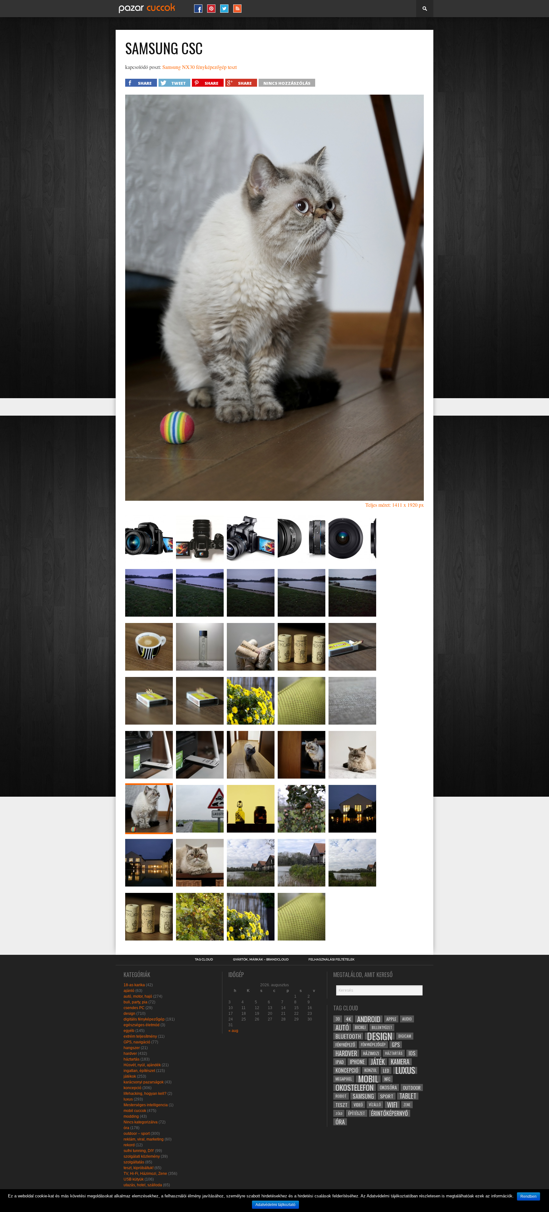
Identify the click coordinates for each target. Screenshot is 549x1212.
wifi (392, 1104)
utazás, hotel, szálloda (143, 1185)
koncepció (132, 1088)
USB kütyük (134, 1179)
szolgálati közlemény (142, 1156)
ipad (340, 1061)
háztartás (131, 1059)
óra (126, 1128)
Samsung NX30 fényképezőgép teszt (199, 67)
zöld (339, 1113)
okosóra (388, 1087)
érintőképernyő (389, 1113)
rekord (129, 1145)
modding (131, 1116)
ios (412, 1053)
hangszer (132, 1048)
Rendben (528, 1196)
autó (342, 1027)
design (129, 1013)
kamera (400, 1061)
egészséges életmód (141, 1025)
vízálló (375, 1104)
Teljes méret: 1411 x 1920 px (394, 504)
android (368, 1018)
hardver (130, 1053)
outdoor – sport (137, 1133)
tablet (407, 1096)
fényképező (345, 1044)
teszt (342, 1104)
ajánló (129, 990)
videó (358, 1105)
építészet (356, 1113)
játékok (130, 1076)
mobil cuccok (135, 1110)
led (386, 1070)
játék (378, 1061)
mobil (368, 1078)
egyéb (129, 1030)
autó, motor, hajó (138, 996)
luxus (128, 1099)
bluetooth (348, 1036)
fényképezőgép (373, 1044)
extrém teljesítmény (140, 1036)
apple (391, 1019)
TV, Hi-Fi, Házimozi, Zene (145, 1173)
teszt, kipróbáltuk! (138, 1168)
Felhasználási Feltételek (331, 959)
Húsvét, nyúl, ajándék (142, 1065)
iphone (357, 1061)
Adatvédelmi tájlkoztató (275, 1204)
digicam (404, 1036)
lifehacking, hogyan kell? (145, 1093)
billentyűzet (382, 1027)
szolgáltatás (134, 1162)
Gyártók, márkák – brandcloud (260, 959)
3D (338, 1018)
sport (386, 1096)
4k (348, 1018)
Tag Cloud (204, 959)
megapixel (344, 1079)
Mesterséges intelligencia (146, 1105)
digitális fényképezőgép (144, 1019)
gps (396, 1044)
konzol (370, 1070)
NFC (387, 1078)
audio (407, 1018)
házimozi (371, 1053)
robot (341, 1096)
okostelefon (355, 1087)
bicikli (360, 1027)
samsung (363, 1096)
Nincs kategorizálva (141, 1122)
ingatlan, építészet (139, 1070)
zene (406, 1104)
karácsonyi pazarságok (144, 1082)
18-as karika (134, 985)
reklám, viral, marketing (144, 1139)
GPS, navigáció (137, 1042)
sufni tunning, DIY (139, 1150)
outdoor (412, 1087)
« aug (233, 1030)
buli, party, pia (135, 1002)
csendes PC (134, 1008)
